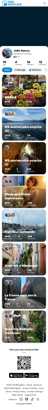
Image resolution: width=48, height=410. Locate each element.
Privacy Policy (19, 391)
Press (41, 388)
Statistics (36, 70)
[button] (44, 3)
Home (29, 385)
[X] (37, 399)
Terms (8, 391)
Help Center (17, 395)
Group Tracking (30, 388)
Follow (7, 70)
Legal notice (30, 395)
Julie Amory (22, 50)
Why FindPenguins (12, 388)
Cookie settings (34, 391)
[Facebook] (26, 399)
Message (21, 70)
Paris (17, 57)
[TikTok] (32, 399)
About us (38, 385)
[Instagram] (21, 399)
